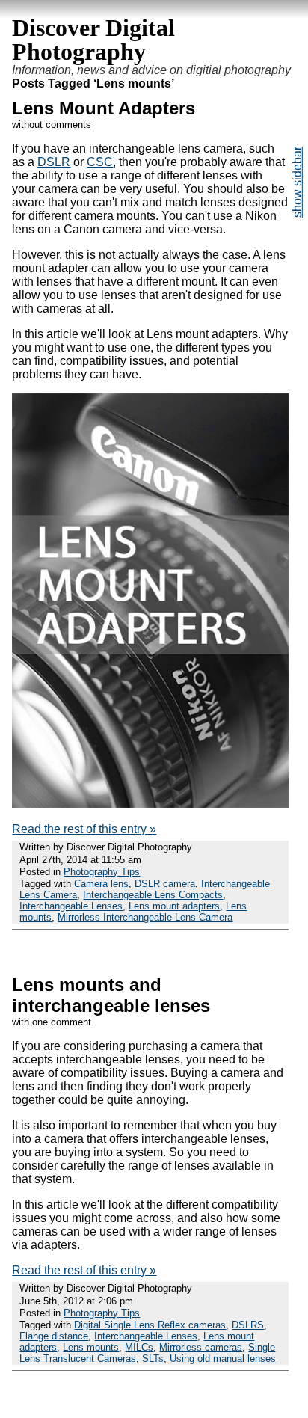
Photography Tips (102, 871)
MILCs (139, 1347)
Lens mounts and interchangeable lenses (111, 995)
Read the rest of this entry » (84, 829)
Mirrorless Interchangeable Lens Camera (145, 917)
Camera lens (101, 883)
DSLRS (248, 1324)
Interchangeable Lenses (71, 906)
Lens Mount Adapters (103, 108)
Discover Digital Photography (93, 40)
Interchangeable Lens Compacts (153, 894)
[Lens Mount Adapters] (150, 803)
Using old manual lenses (223, 1358)
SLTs (153, 1358)
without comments (51, 124)
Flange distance (53, 1336)
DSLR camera (165, 883)
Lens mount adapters (174, 906)
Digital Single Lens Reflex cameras (150, 1324)
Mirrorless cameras (200, 1347)
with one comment (51, 1022)
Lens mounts (91, 1347)
